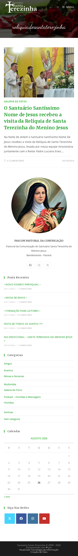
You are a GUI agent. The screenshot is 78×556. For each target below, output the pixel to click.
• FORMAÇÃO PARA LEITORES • (22, 310)
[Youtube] (44, 518)
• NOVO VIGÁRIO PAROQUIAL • (22, 284)
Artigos (8, 363)
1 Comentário (24, 288)
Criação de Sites (39, 552)
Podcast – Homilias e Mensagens (22, 397)
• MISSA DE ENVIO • (15, 297)
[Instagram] (39, 265)
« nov (7, 496)
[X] (47, 265)
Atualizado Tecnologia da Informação (38, 549)
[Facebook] (30, 265)
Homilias (9, 402)
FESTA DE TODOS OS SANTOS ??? (23, 323)
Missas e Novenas (14, 376)
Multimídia (10, 384)
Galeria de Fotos (15, 101)
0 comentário (15, 160)
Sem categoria (12, 419)
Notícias (8, 412)
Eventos (8, 370)
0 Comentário (24, 315)
